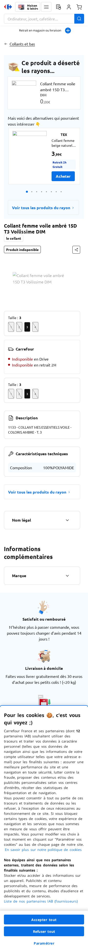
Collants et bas (22, 43)
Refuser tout (44, 931)
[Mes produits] (58, 7)
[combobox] (44, 19)
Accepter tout (44, 919)
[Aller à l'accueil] (8, 7)
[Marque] (67, 576)
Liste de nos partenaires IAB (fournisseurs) (41, 901)
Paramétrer (44, 943)
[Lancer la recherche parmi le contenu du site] (79, 18)
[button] (46, 7)
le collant (13, 238)
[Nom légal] (67, 520)
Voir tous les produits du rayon (41, 207)
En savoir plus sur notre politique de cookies (43, 849)
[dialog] (44, 828)
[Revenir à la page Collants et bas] (6, 44)
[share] (76, 250)
